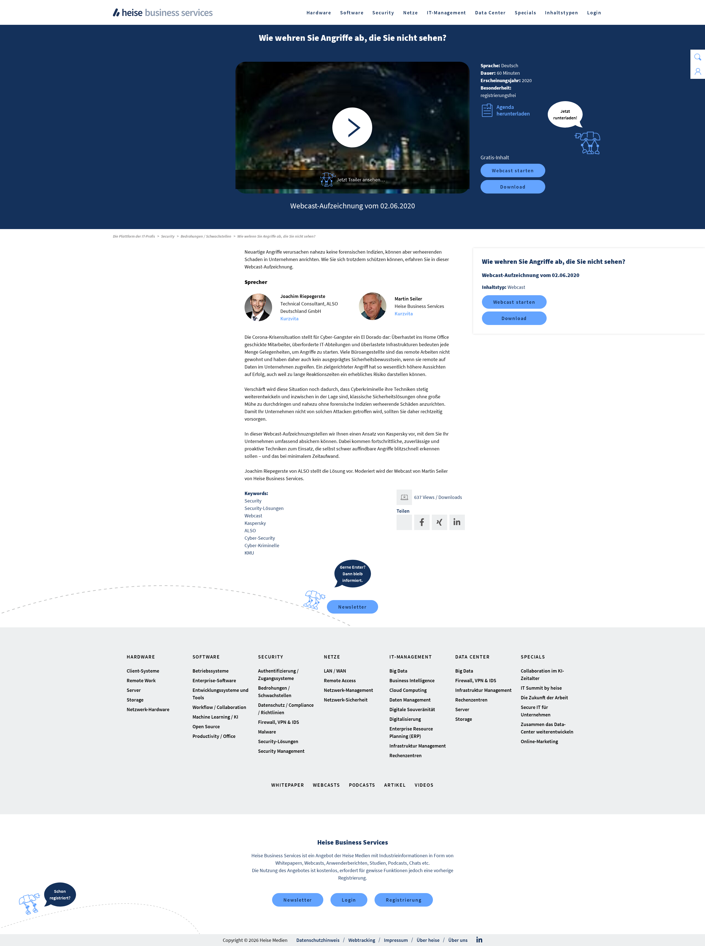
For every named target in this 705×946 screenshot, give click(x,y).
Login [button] (594, 12)
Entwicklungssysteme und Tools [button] (220, 694)
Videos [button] (424, 785)
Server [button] (134, 690)
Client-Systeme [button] (143, 671)
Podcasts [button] (362, 785)
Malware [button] (267, 732)
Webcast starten (513, 170)
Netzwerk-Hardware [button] (148, 709)
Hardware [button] (319, 12)
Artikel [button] (395, 785)
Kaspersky (255, 523)
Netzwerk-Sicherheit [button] (346, 700)
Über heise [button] (428, 940)
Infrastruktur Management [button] (417, 746)
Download (512, 187)
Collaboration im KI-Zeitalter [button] (542, 674)
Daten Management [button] (410, 700)
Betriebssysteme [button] (210, 671)
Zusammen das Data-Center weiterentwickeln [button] (547, 728)
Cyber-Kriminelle (262, 545)
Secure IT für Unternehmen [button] (536, 711)
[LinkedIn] (479, 939)
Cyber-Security (260, 538)
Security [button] (383, 12)
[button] (697, 57)
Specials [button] (525, 12)
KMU (249, 553)
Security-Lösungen (264, 508)
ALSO (250, 530)
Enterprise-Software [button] (214, 680)
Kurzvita (289, 318)
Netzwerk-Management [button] (348, 690)
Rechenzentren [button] (405, 755)
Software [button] (352, 12)
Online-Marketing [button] (539, 741)
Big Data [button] (398, 671)
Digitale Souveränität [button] (412, 709)
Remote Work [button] (141, 680)
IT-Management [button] (446, 12)
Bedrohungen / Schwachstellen (206, 236)
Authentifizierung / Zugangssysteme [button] (278, 674)
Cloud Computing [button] (408, 690)
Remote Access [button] (340, 680)
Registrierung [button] (403, 900)
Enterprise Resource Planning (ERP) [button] (411, 732)
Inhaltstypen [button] (561, 12)
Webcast (253, 515)
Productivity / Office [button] (213, 736)
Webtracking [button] (361, 940)
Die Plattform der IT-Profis (134, 236)
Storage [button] (135, 700)
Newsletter (352, 607)
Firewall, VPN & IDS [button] (278, 722)
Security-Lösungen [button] (278, 741)
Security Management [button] (281, 751)
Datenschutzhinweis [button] (318, 940)
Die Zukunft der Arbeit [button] (544, 697)
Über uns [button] (458, 940)
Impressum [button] (396, 940)
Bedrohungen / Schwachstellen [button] (274, 691)
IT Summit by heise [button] (541, 688)
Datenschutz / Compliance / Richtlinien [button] (286, 709)
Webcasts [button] (326, 785)
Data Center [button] (490, 12)
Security (168, 236)
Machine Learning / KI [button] (215, 717)
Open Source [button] (206, 726)
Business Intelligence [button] (412, 680)
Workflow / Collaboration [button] (219, 707)
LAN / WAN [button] (335, 671)
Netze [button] (410, 12)
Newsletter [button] (297, 900)
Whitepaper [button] (287, 785)
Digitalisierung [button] (405, 719)
